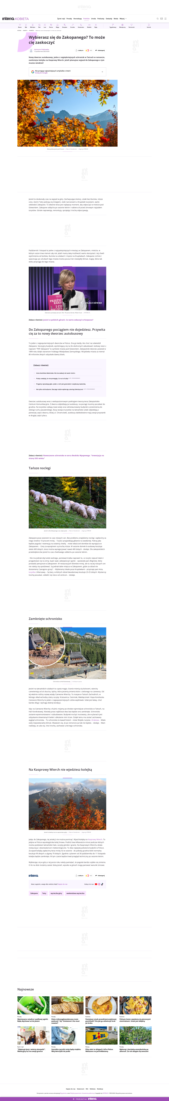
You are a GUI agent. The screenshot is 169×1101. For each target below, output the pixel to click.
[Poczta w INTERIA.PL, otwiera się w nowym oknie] (162, 18)
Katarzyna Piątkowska (41, 49)
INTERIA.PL (105, 1093)
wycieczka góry (56, 893)
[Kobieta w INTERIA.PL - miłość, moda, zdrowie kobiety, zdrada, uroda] (22, 18)
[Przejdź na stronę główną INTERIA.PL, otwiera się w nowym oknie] (8, 18)
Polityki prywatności (75, 1093)
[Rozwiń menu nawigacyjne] (165, 18)
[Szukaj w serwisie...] (158, 18)
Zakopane (34, 893)
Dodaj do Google (51, 73)
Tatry (44, 893)
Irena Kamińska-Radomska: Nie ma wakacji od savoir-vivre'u (55, 373)
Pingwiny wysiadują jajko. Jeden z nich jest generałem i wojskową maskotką (60, 384)
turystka (32, 572)
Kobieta (25, 30)
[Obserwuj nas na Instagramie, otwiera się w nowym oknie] (99, 884)
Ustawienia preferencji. (88, 1093)
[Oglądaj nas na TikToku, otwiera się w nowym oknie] (102, 884)
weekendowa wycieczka (75, 893)
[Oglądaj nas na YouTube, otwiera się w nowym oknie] (96, 884)
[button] (78, 18)
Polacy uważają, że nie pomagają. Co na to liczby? (52, 378)
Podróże (31, 30)
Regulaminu (63, 1093)
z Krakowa (95, 720)
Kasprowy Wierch (95, 839)
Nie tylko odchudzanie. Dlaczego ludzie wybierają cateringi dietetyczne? (59, 389)
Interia (19, 30)
